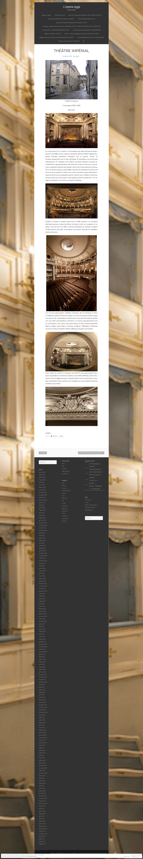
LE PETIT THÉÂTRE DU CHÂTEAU (91, 453)
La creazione (65, 473)
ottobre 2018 (42, 710)
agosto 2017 (42, 745)
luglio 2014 (41, 839)
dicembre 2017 (43, 735)
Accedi (86, 502)
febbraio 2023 (42, 578)
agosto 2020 (42, 654)
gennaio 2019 (42, 702)
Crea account (88, 500)
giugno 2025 (42, 507)
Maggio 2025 (42, 510)
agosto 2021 (42, 624)
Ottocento (64, 511)
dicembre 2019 (43, 674)
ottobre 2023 (42, 558)
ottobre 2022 (42, 588)
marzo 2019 (42, 697)
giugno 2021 (42, 629)
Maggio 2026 (42, 480)
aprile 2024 (41, 543)
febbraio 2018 (42, 730)
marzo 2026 (42, 485)
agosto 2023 (42, 563)
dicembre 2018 (43, 705)
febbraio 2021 (42, 639)
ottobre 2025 (42, 497)
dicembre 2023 (43, 553)
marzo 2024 (42, 545)
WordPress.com (89, 510)
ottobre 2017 (42, 740)
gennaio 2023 (42, 581)
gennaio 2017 (42, 763)
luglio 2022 (41, 596)
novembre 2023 (43, 555)
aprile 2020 (42, 664)
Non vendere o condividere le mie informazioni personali (87, 853)
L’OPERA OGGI (59, 15)
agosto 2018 (42, 715)
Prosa (63, 513)
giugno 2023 (42, 568)
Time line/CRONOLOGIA (86, 19)
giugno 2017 (42, 750)
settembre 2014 (43, 833)
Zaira (63, 466)
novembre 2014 (43, 828)
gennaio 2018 (42, 732)
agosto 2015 (42, 806)
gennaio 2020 (42, 672)
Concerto (64, 488)
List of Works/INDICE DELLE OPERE (61, 19)
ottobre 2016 (42, 770)
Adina (63, 463)
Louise (43, 453)
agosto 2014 (42, 836)
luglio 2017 (41, 748)
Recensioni (65, 516)
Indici (63, 495)
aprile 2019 (41, 694)
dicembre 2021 (42, 614)
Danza (63, 493)
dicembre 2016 (42, 765)
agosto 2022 (42, 593)
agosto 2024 (42, 533)
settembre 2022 (43, 591)
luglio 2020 (42, 656)
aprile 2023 (41, 573)
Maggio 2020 (42, 662)
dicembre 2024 (43, 522)
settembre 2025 (43, 500)
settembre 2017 (43, 742)
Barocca (64, 485)
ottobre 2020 (42, 649)
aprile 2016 (41, 785)
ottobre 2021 (42, 619)
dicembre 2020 (43, 644)
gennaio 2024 (42, 550)
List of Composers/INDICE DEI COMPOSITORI (84, 15)
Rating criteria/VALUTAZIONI (69, 41)
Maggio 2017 (42, 753)
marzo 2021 (42, 636)
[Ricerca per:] (48, 462)
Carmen (92, 466)
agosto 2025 (42, 502)
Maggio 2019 (42, 692)
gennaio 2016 (42, 793)
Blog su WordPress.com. (59, 853)
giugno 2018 (42, 720)
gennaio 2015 (42, 823)
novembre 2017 (43, 737)
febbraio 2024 (42, 548)
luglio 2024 (41, 535)
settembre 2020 (43, 651)
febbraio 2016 (42, 791)
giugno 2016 (42, 780)
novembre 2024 (43, 525)
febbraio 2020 (42, 669)
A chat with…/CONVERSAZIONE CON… (56, 30)
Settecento (65, 518)
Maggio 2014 (42, 844)
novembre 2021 (43, 616)
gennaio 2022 (42, 611)
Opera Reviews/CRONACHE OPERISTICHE (71, 22)
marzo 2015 (42, 818)
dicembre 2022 (43, 583)
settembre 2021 (43, 621)
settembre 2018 (43, 712)
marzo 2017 (42, 758)
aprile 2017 (41, 755)
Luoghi (76, 56)
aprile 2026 (41, 482)
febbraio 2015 (42, 821)
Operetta (64, 508)
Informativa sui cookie (31, 856)
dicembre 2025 (43, 492)
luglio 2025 (41, 505)
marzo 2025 (42, 515)
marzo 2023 (42, 576)
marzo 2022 (42, 606)
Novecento (65, 506)
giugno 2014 (42, 841)
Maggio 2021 (42, 631)
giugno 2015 (42, 811)
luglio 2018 (41, 717)
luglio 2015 (41, 808)
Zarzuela (64, 521)
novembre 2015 (43, 798)
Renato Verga (94, 475)
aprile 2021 (41, 634)
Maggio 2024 (42, 540)
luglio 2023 (41, 566)
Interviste (64, 498)
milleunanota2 (94, 469)
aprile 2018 (41, 725)
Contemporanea (66, 490)
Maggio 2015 (42, 813)
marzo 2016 (42, 788)
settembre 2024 (43, 530)
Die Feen (64, 468)
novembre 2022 (43, 586)
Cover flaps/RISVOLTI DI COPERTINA (90, 37)
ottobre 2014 (42, 831)
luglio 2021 (41, 626)
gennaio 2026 (42, 490)
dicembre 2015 (42, 796)
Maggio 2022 (42, 601)
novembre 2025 (43, 495)
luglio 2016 (41, 778)
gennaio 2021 (42, 641)
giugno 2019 (42, 689)
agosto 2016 (42, 775)
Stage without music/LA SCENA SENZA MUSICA (56, 37)
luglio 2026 (41, 474)
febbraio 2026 (42, 487)
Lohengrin (96, 489)
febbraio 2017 (42, 760)
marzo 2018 (42, 727)
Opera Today (46, 15)
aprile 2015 (41, 816)
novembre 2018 (43, 707)
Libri (63, 501)
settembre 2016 (43, 773)
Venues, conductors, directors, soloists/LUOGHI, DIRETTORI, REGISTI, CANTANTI (71, 26)
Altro (63, 483)
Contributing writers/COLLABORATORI (87, 30)
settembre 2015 (43, 803)
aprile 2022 (41, 603)
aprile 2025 (41, 512)
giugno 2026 (42, 477)
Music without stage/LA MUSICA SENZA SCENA (81, 34)
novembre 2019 (43, 677)
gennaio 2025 (42, 520)
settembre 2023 (43, 560)
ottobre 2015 (42, 801)
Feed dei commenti (90, 507)
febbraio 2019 (42, 699)
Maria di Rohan (66, 471)
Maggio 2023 (42, 571)
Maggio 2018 (42, 722)
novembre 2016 (43, 768)
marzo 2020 (42, 667)
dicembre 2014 (43, 826)
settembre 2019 (43, 682)
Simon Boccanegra (95, 472)
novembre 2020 (43, 646)
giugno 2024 (42, 538)
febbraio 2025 (42, 517)
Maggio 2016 (42, 783)
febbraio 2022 (42, 608)
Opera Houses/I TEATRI (52, 34)
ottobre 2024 (42, 528)
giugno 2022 (42, 598)
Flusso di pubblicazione (91, 505)
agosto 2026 (42, 472)
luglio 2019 (41, 687)
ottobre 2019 (42, 679)
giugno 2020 (42, 659)
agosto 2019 (42, 684)
